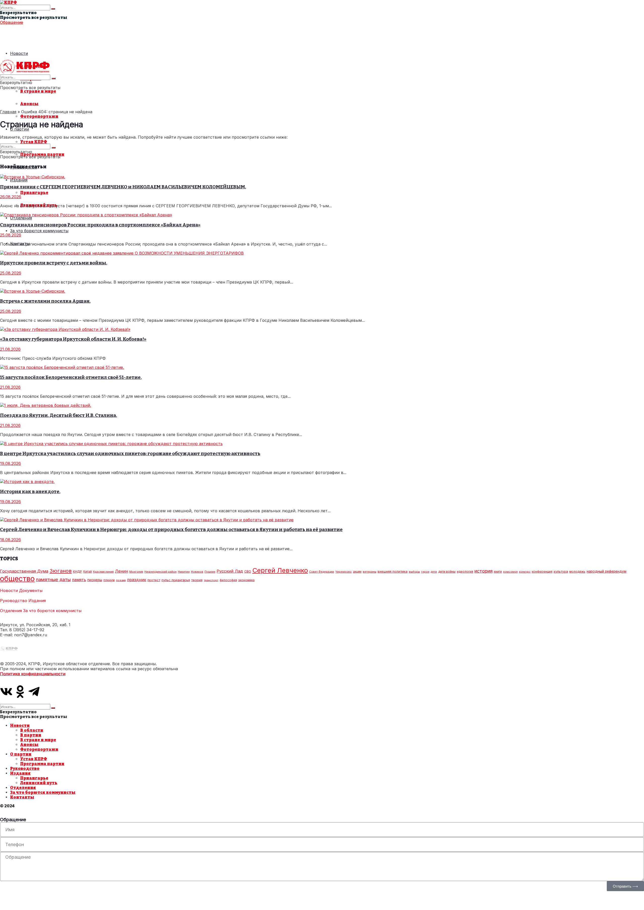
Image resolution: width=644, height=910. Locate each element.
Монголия (136, 571)
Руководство (13, 600)
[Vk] (6, 691)
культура (561, 571)
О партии (20, 754)
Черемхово (343, 571)
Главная (8, 111)
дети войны (447, 571)
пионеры (94, 580)
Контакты (22, 797)
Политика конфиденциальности (32, 673)
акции (357, 571)
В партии (30, 735)
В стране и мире (38, 91)
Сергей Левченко (280, 570)
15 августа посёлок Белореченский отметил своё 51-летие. (71, 377)
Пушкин (210, 571)
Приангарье (34, 192)
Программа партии (42, 763)
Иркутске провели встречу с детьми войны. (53, 263)
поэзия (121, 580)
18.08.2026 (10, 539)
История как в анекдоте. (30, 491)
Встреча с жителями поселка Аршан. (45, 301)
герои (425, 571)
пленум (109, 580)
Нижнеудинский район (160, 571)
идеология (465, 571)
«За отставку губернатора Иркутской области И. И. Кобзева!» (73, 339)
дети (434, 571)
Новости (19, 53)
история (483, 571)
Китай (87, 571)
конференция (542, 571)
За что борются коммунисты (39, 230)
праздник (136, 579)
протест (153, 580)
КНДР (77, 571)
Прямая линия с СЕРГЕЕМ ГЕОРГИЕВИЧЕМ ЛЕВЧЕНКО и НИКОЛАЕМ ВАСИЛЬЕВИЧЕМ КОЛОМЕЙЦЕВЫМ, (123, 187)
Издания (18, 179)
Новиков (197, 571)
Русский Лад (230, 571)
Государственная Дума (24, 571)
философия (228, 580)
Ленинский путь (38, 782)
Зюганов (61, 571)
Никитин (184, 571)
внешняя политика (393, 571)
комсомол (510, 571)
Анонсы (29, 103)
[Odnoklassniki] (20, 691)
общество (17, 578)
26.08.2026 (10, 196)
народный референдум (606, 571)
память (79, 579)
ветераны (369, 571)
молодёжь (577, 571)
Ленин (121, 571)
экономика (246, 580)
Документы (31, 590)
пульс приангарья (176, 580)
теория (197, 580)
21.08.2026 (10, 349)
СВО (247, 571)
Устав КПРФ (33, 141)
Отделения (21, 217)
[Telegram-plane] (34, 691)
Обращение (11, 22)
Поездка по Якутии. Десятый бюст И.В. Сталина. (58, 415)
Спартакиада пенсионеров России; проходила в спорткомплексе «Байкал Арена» (100, 225)
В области (31, 730)
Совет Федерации (321, 571)
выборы (414, 571)
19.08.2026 (10, 463)
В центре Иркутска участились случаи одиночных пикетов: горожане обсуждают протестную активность (130, 453)
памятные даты (53, 579)
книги (498, 571)
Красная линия (103, 571)
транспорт (211, 580)
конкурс (525, 571)
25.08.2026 (10, 235)
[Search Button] (53, 9)
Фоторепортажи (39, 116)
